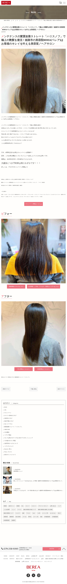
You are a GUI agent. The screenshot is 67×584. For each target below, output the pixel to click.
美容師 (18, 506)
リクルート (33, 506)
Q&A (42, 559)
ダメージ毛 (35, 517)
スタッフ (27, 506)
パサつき (24, 517)
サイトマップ (48, 561)
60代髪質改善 (6, 520)
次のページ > (61, 389)
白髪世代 (13, 520)
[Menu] (64, 3)
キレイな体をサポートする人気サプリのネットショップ (18, 438)
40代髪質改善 (47, 517)
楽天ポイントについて (10, 455)
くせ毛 (38, 513)
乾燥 (41, 517)
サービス (19, 509)
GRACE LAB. (7, 429)
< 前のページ (5, 389)
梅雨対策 (12, 517)
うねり (33, 513)
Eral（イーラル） (8, 424)
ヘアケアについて (8, 446)
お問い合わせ (53, 506)
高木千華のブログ (8, 421)
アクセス (28, 513)
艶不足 (29, 517)
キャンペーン (7, 413)
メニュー (13, 509)
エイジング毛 (45, 513)
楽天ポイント (11, 506)
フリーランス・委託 (57, 556)
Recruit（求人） (8, 449)
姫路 (23, 513)
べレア (59, 506)
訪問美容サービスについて (32, 559)
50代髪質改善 (55, 517)
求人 (22, 506)
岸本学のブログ (8, 418)
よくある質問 (7, 509)
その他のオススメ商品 (10, 441)
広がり (59, 513)
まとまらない (53, 513)
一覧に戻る (33, 389)
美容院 (5, 506)
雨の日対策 (18, 517)
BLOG (2, 377)
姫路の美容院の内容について (29, 509)
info (5, 410)
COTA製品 (6, 432)
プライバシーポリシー (43, 506)
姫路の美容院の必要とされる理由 (45, 509)
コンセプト (17, 513)
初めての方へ (19, 559)
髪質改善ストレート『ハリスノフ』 (22, 377)
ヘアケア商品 (7, 435)
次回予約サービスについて (11, 443)
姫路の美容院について (8, 513)
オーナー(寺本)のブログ (9, 377)
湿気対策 (6, 517)
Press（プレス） (8, 452)
